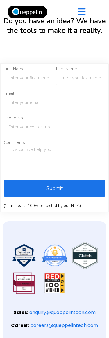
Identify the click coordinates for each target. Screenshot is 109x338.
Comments (14, 142)
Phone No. (14, 118)
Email (9, 93)
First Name (14, 69)
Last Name (66, 69)
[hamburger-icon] (81, 12)
